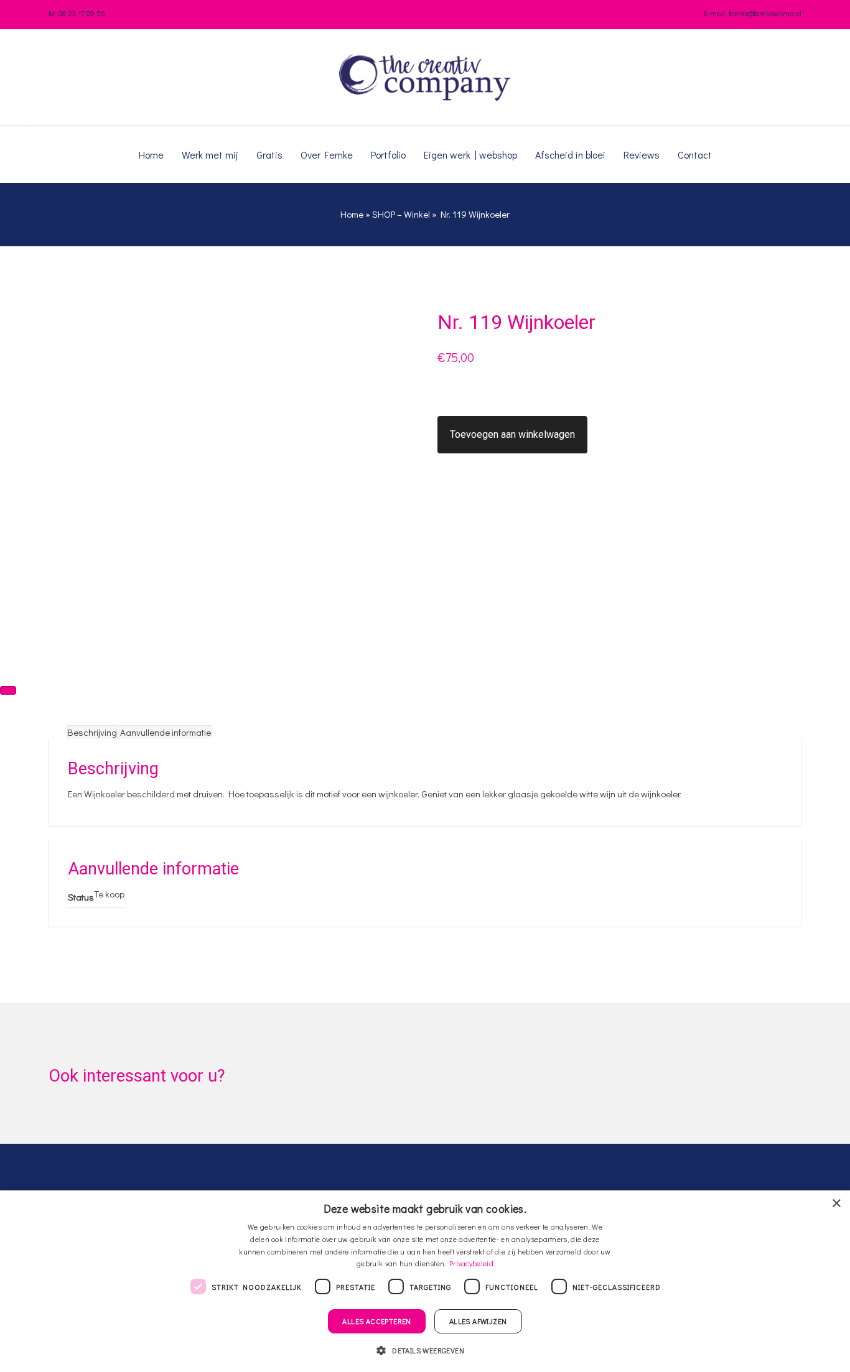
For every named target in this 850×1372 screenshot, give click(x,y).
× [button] (836, 1203)
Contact (695, 154)
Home (151, 154)
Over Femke (327, 154)
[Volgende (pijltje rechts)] (8, 690)
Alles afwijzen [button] (478, 1321)
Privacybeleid (471, 1263)
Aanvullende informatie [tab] (165, 732)
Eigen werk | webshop (470, 154)
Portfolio (388, 154)
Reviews (641, 154)
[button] (425, 1350)
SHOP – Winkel (401, 214)
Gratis (269, 154)
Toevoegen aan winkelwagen (512, 434)
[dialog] (425, 1281)
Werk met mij (210, 154)
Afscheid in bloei (570, 154)
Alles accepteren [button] (376, 1321)
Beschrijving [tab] (92, 732)
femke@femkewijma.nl (765, 13)
